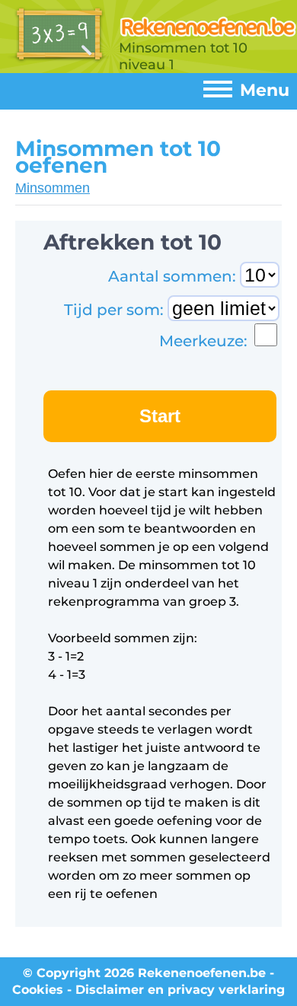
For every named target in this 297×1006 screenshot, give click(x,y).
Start (159, 416)
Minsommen (52, 188)
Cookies (37, 989)
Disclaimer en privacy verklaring (180, 989)
